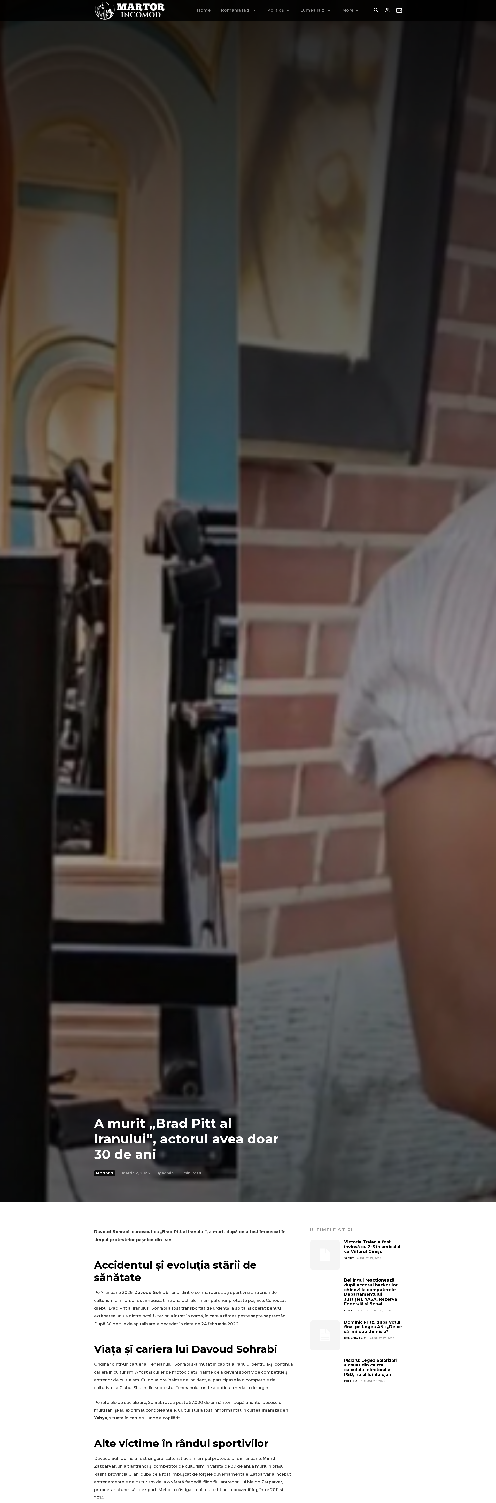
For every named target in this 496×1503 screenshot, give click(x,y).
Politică (351, 1381)
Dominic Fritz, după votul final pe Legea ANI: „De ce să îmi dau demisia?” (373, 1327)
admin (168, 1173)
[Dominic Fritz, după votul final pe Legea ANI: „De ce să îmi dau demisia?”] (325, 1335)
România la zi (355, 1338)
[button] (376, 11)
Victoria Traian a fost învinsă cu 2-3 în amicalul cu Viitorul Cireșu (372, 1246)
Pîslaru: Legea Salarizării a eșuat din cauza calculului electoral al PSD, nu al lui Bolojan (371, 1367)
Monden (104, 1173)
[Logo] (130, 10)
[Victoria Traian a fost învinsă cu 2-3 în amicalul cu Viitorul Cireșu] (325, 1255)
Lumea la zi (353, 1310)
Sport (349, 1258)
